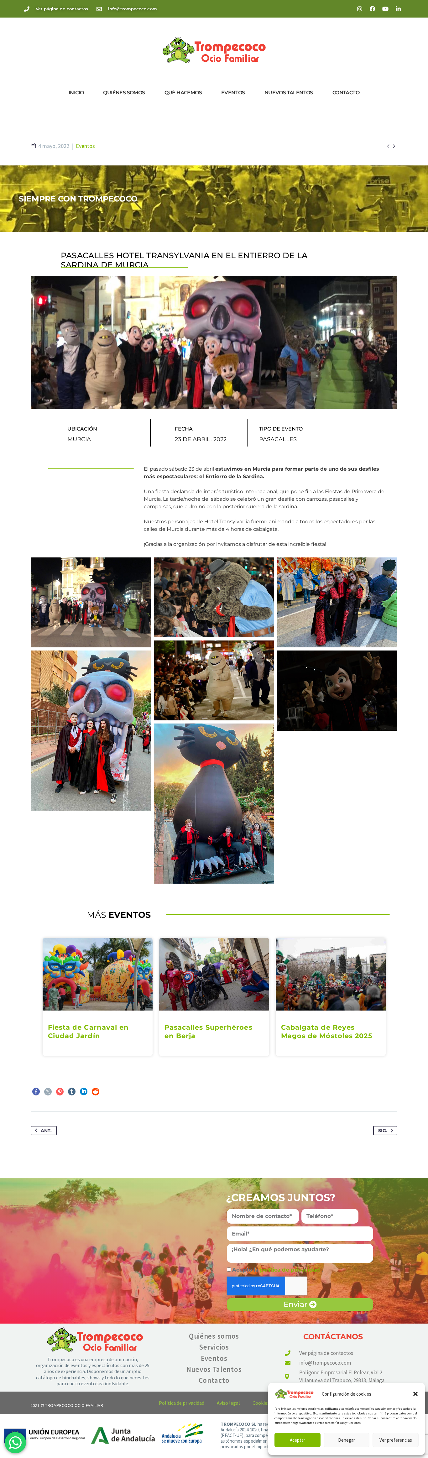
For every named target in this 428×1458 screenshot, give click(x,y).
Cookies (261, 1403)
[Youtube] (385, 8)
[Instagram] (359, 8)
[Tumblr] (72, 1091)
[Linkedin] (398, 8)
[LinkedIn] (83, 1091)
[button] (415, 1394)
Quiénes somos (124, 93)
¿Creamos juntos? (281, 1197)
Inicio (76, 93)
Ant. (46, 1130)
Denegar (346, 1440)
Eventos (233, 93)
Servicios (214, 1347)
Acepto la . (277, 1270)
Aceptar (297, 1440)
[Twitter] (48, 1091)
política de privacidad (290, 1270)
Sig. (382, 1130)
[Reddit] (95, 1091)
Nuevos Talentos (288, 93)
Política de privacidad (181, 1403)
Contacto (345, 93)
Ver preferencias (395, 1440)
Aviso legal (228, 1403)
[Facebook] (372, 8)
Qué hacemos (183, 93)
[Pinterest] (60, 1091)
